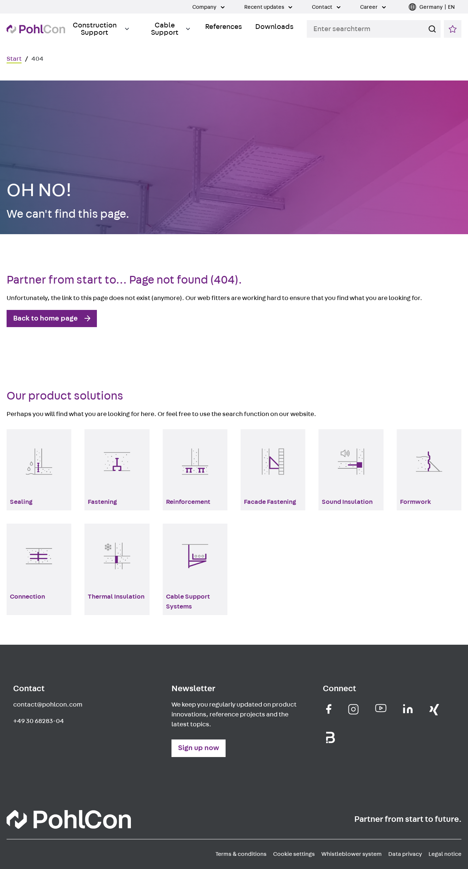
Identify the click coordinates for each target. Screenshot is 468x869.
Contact (322, 7)
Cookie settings (294, 854)
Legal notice (445, 854)
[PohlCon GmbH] (329, 709)
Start (14, 59)
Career (369, 7)
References (223, 26)
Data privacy (405, 854)
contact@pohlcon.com (47, 704)
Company (205, 7)
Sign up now (198, 748)
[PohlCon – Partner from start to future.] (36, 29)
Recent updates (264, 7)
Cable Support (164, 29)
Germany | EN (437, 7)
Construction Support (95, 29)
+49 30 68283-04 (38, 721)
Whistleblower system (351, 854)
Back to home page (45, 318)
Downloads (274, 26)
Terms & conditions (241, 854)
